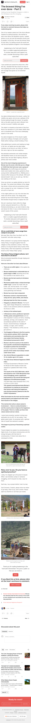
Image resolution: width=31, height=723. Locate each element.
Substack (8, 720)
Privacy (11, 712)
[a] (27, 655)
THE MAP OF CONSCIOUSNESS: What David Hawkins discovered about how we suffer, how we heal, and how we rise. (11, 667)
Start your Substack (12, 716)
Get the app (23, 716)
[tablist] (7, 631)
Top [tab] (3, 649)
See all (4, 692)
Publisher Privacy (19, 709)
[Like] (2, 676)
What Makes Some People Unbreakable (9, 681)
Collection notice (22, 712)
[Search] (28, 649)
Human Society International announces (14, 594)
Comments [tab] (4, 631)
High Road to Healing (9, 16)
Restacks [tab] (11, 631)
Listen (27, 17)
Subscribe (22, 2)
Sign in (28, 2)
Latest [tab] (6, 649)
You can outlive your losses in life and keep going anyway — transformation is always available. (11, 684)
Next (26, 618)
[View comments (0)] (7, 21)
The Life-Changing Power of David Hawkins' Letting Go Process (11, 654)
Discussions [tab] (12, 649)
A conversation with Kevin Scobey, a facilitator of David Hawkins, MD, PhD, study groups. (10, 672)
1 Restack (12, 608)
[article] (15, 658)
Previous (6, 618)
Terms (15, 712)
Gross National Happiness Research (12, 602)
